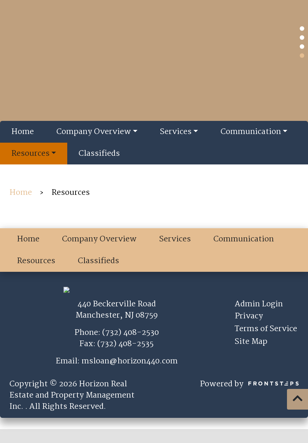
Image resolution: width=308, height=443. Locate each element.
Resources (30, 153)
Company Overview (93, 131)
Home (22, 131)
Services (176, 131)
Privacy (249, 316)
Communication (250, 131)
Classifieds (99, 153)
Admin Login (259, 304)
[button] (302, 28)
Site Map (251, 341)
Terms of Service (266, 328)
